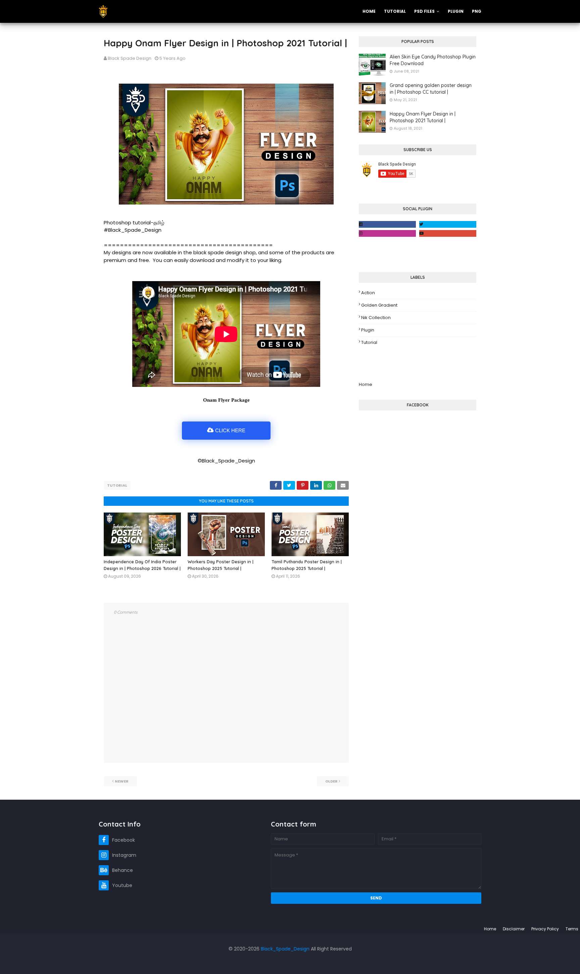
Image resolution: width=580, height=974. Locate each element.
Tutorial (117, 485)
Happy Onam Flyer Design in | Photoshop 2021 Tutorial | (422, 117)
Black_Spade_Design (285, 948)
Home (365, 384)
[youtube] (447, 233)
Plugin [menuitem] (456, 11)
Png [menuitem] (476, 11)
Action (368, 293)
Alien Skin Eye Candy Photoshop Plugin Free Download (433, 60)
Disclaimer (514, 929)
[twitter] (447, 224)
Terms (572, 929)
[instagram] (387, 233)
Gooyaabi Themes (104, 962)
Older (331, 781)
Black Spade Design (129, 58)
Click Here (230, 430)
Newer (122, 781)
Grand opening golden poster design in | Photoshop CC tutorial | (431, 88)
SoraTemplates (39, 962)
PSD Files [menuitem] (424, 11)
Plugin (367, 330)
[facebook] (387, 224)
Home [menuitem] (369, 11)
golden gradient (379, 305)
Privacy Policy (545, 929)
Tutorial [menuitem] (395, 11)
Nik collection (376, 317)
